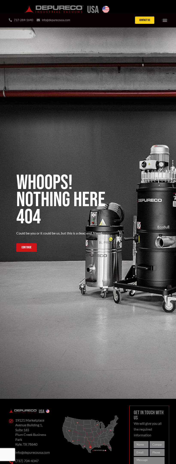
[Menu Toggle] (164, 20)
